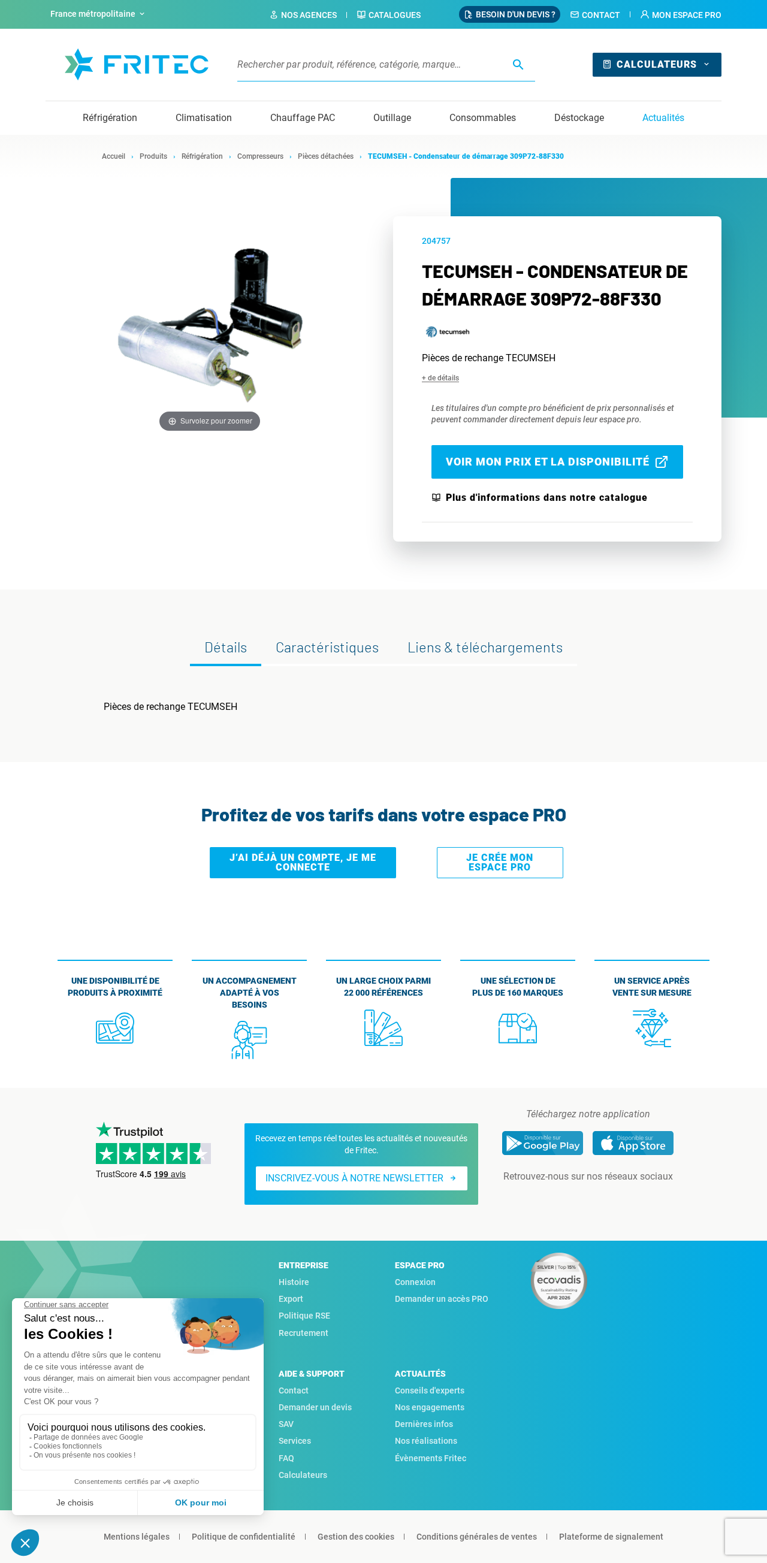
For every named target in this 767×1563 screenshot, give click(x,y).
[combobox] (98, 14)
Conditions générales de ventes (476, 1536)
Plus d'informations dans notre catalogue (547, 498)
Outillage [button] (392, 117)
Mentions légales (137, 1536)
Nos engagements (429, 1407)
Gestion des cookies (356, 1536)
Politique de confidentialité (243, 1536)
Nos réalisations (426, 1441)
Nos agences (309, 15)
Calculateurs (657, 64)
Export (291, 1299)
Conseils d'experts (429, 1390)
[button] (680, 15)
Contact (601, 15)
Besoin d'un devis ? (515, 14)
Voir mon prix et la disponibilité (548, 461)
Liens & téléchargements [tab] (485, 646)
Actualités (663, 117)
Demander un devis (315, 1407)
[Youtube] (604, 1200)
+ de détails (440, 378)
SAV (286, 1424)
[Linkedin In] (571, 1200)
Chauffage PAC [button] (302, 117)
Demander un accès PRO (441, 1299)
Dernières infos (424, 1424)
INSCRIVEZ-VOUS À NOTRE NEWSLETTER (354, 1178)
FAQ (286, 1458)
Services (295, 1441)
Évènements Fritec (430, 1458)
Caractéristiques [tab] (327, 646)
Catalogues (395, 15)
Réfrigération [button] (110, 117)
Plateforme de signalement (611, 1536)
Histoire (294, 1282)
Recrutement (303, 1333)
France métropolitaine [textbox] (92, 14)
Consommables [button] (482, 117)
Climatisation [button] (204, 117)
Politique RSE (304, 1315)
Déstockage (579, 117)
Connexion (415, 1282)
